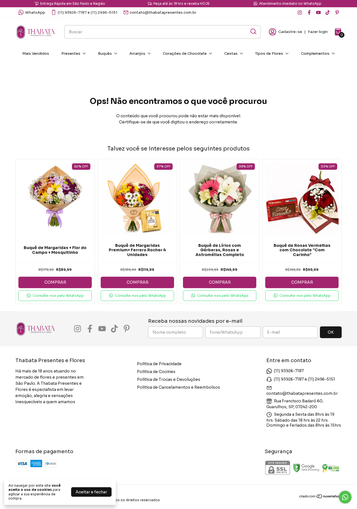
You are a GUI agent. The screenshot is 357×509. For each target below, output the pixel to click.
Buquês (105, 53)
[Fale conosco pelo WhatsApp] (345, 497)
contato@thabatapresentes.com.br (163, 12)
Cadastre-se (290, 31)
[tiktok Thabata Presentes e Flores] (327, 12)
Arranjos (137, 53)
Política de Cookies (156, 371)
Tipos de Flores (269, 53)
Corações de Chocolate (185, 53)
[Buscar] (253, 31)
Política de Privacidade (159, 363)
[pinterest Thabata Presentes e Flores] (337, 12)
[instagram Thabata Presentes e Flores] (299, 12)
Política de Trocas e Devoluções (168, 379)
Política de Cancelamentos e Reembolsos (178, 387)
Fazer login (318, 31)
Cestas (231, 53)
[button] (55, 295)
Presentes (70, 53)
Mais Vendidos (35, 53)
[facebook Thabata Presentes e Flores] (309, 12)
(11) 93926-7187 (289, 370)
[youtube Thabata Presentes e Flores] (318, 12)
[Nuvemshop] (320, 497)
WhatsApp (35, 12)
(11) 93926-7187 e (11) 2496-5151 (87, 12)
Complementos (315, 53)
